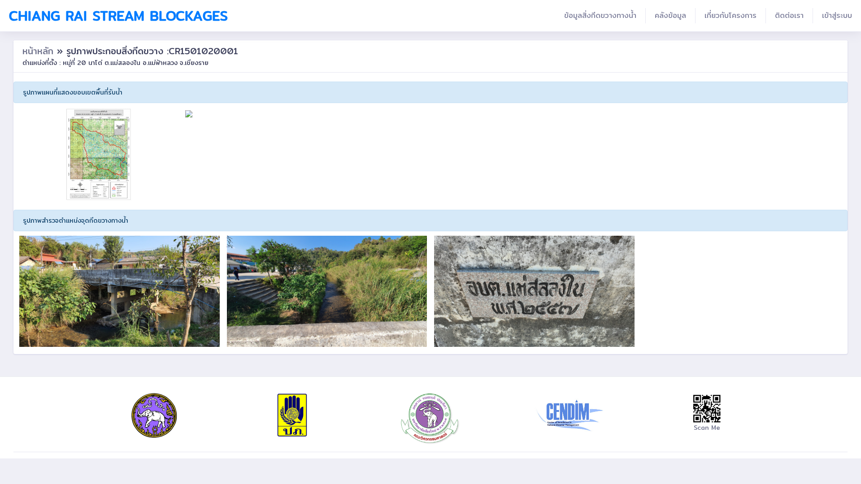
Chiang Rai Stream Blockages (118, 15)
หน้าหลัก (39, 51)
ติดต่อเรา (789, 15)
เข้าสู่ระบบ (837, 15)
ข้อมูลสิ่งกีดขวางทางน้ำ (600, 15)
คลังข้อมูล (670, 15)
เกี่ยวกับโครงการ (730, 15)
